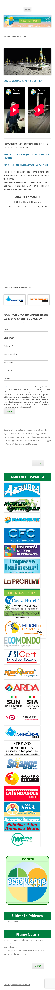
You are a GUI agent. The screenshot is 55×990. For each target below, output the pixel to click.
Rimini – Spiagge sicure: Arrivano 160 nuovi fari (26, 164)
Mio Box (7, 943)
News (30, 433)
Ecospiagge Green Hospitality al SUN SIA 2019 (24, 950)
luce (38, 437)
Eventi (11, 433)
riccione (19, 440)
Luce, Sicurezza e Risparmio (23, 81)
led (33, 437)
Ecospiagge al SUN (12, 921)
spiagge (46, 440)
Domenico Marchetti (28, 444)
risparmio (28, 440)
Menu (27, 9)
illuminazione (26, 437)
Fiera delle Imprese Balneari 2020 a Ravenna (23, 940)
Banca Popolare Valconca (15, 954)
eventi (16, 437)
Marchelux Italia (11, 947)
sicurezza (37, 440)
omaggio (11, 440)
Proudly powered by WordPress (17, 984)
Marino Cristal (21, 433)
